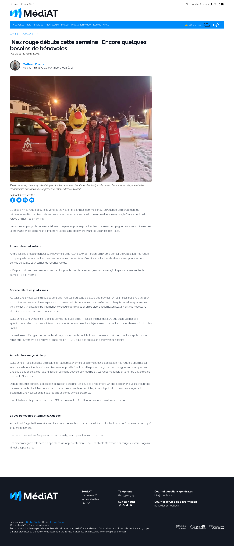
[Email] (31, 200)
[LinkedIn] (25, 200)
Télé (29, 24)
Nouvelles (18, 24)
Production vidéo (81, 24)
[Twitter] (18, 200)
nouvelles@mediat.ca (166, 505)
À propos (204, 4)
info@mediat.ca (163, 495)
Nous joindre (192, 4)
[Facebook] (12, 200)
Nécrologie (52, 24)
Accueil (15, 34)
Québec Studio (33, 522)
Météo (65, 24)
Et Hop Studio (57, 522)
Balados (38, 24)
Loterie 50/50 (101, 24)
